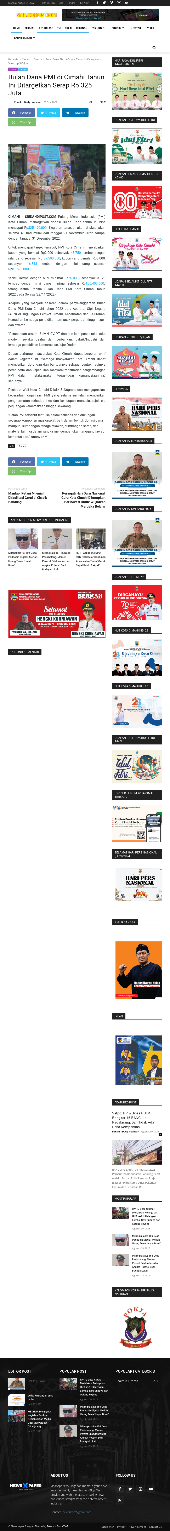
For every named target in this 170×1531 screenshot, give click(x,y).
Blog (61, 2)
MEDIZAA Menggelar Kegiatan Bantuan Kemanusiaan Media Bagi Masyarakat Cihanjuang (39, 1419)
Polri (68, 27)
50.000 (73, 278)
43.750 (76, 253)
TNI (59, 27)
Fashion (97, 27)
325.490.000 (37, 228)
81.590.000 (20, 269)
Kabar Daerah (23, 37)
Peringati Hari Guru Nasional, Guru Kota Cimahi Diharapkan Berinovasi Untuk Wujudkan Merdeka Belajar (83, 499)
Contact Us (155, 1527)
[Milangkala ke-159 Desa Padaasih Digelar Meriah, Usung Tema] (23, 539)
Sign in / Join (48, 2)
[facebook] (97, 3)
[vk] (119, 3)
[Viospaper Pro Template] (110, 15)
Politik (116, 27)
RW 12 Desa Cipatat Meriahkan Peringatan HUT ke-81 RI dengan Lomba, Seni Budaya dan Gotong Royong (146, 1216)
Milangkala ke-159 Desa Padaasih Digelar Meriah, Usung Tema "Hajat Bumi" (146, 1240)
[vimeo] (111, 3)
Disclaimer (107, 1527)
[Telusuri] (154, 48)
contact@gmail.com (78, 1512)
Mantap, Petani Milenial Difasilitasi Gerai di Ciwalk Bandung (27, 497)
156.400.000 (95, 283)
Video (150, 27)
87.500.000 (52, 258)
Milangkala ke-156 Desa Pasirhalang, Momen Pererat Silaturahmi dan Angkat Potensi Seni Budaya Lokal (56, 561)
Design (23, 69)
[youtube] (126, 3)
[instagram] (140, 1489)
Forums (71, 2)
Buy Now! (84, 2)
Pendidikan (46, 27)
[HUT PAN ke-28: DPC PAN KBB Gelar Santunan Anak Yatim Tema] (91, 539)
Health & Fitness (126, 1381)
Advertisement (137, 1527)
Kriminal (81, 27)
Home (16, 27)
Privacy (121, 1527)
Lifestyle (135, 27)
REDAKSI (29, 27)
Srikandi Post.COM (57, 1526)
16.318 (32, 264)
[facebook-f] (120, 1489)
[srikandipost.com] (25, 1486)
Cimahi (13, 69)
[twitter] (104, 3)
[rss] (120, 1500)
